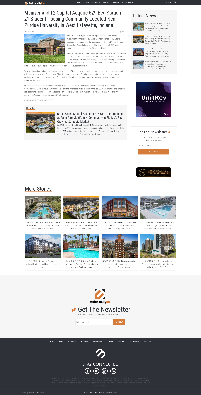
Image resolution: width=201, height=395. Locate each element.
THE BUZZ (84, 341)
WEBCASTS (72, 341)
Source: (38, 100)
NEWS (52, 341)
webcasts (96, 3)
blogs (87, 3)
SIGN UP (120, 322)
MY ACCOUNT (135, 341)
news (79, 3)
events (116, 3)
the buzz (106, 3)
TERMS (24, 393)
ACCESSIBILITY (40, 393)
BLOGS (61, 341)
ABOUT (111, 341)
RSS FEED (147, 341)
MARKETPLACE (98, 341)
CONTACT (122, 341)
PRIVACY (31, 393)
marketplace (127, 3)
